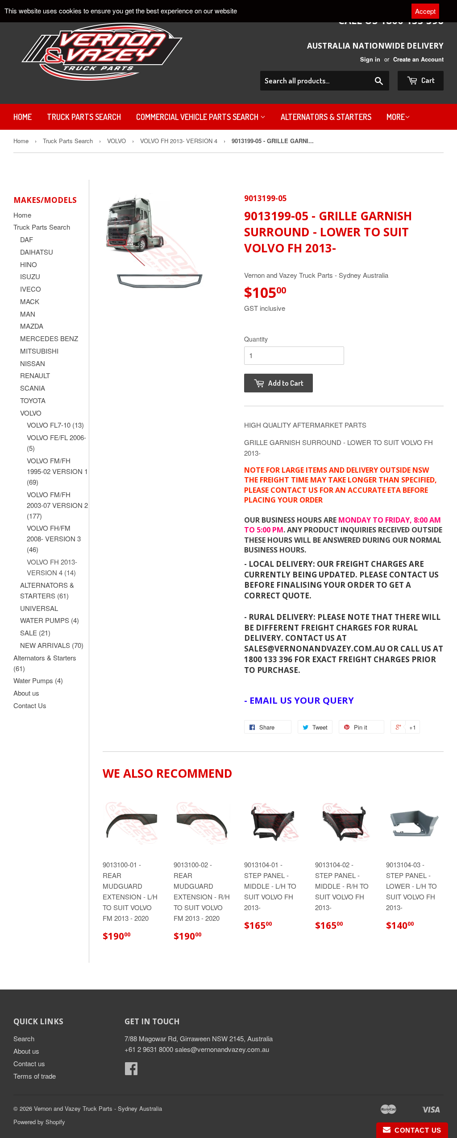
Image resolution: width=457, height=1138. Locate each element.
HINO (28, 264)
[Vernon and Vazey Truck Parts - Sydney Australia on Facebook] (131, 1071)
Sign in (370, 59)
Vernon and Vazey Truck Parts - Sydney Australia (98, 1108)
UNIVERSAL (39, 608)
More (395, 117)
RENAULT (35, 375)
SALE (35, 632)
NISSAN (32, 363)
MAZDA (31, 325)
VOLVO (116, 140)
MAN (27, 313)
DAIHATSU (36, 251)
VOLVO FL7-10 (55, 424)
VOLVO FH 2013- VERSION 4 (178, 140)
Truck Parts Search (84, 117)
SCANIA (32, 387)
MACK (29, 301)
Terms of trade (34, 1075)
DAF (26, 239)
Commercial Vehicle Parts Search (198, 117)
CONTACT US (416, 1130)
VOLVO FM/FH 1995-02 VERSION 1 (57, 471)
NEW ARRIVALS (51, 645)
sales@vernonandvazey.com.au (222, 1049)
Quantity (256, 338)
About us (26, 692)
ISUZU (30, 276)
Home (22, 117)
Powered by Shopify (39, 1121)
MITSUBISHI (39, 350)
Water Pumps (38, 680)
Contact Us (29, 705)
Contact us (29, 1063)
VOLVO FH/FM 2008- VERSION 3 (54, 538)
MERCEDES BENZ (49, 338)
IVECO (30, 288)
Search (23, 1038)
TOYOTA (33, 400)
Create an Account (418, 59)
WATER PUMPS (49, 620)
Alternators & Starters (326, 117)
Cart (427, 80)
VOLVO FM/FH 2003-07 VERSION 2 (57, 505)
